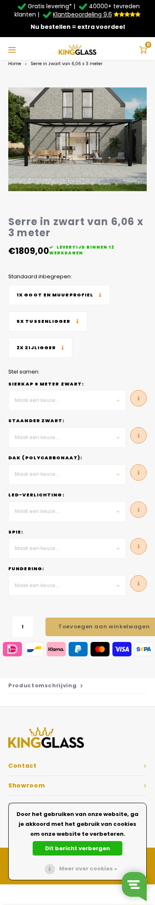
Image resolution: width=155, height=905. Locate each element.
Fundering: (26, 569)
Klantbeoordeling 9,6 (82, 14)
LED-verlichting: (36, 495)
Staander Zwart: (36, 421)
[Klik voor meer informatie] (59, 295)
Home (14, 64)
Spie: (16, 532)
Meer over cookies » (88, 868)
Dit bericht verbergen (77, 848)
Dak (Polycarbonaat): (45, 458)
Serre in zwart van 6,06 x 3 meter (67, 64)
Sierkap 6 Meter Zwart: (46, 384)
